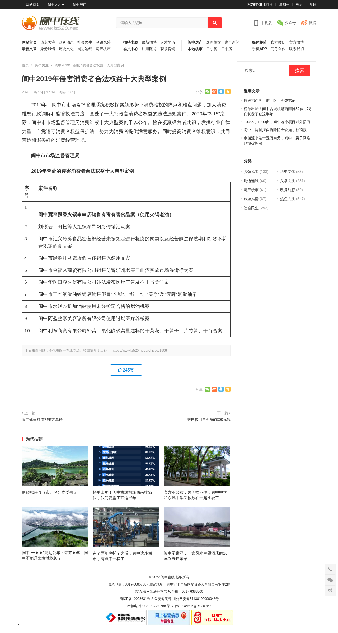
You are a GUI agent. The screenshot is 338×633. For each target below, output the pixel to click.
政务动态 (66, 42)
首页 (25, 65)
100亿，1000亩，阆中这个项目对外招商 (277, 122)
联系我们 (296, 49)
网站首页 (33, 5)
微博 (312, 23)
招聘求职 (130, 42)
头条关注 (42, 65)
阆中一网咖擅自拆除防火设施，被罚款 (275, 130)
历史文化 (66, 49)
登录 (299, 5)
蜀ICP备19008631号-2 (136, 599)
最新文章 (29, 49)
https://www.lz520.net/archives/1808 (139, 351)
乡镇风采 (103, 42)
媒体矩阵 (259, 42)
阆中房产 (79, 5)
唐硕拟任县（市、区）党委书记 (49, 492)
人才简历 (167, 42)
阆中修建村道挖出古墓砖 (42, 419)
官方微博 (296, 42)
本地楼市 (195, 49)
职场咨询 (167, 49)
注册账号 (149, 49)
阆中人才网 (56, 5)
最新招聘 (149, 42)
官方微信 (278, 42)
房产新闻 (232, 42)
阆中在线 (168, 577)
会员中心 (130, 49)
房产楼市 (103, 49)
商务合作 (278, 49)
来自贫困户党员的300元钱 (209, 419)
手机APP (259, 49)
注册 (312, 5)
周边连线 (84, 49)
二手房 (211, 49)
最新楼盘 (213, 42)
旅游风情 (47, 49)
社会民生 (84, 42)
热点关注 (47, 42)
